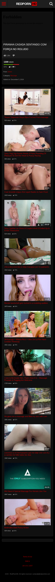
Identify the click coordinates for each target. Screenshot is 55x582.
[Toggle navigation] (4, 4)
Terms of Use (27, 557)
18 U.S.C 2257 (27, 566)
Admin (10, 72)
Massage (13, 76)
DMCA (27, 561)
